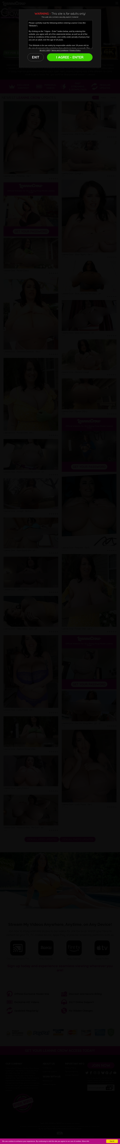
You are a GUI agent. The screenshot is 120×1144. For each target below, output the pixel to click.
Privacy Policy (75, 50)
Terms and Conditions (59, 50)
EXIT (35, 57)
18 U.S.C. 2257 (44, 50)
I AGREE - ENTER (69, 57)
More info (85, 1141)
